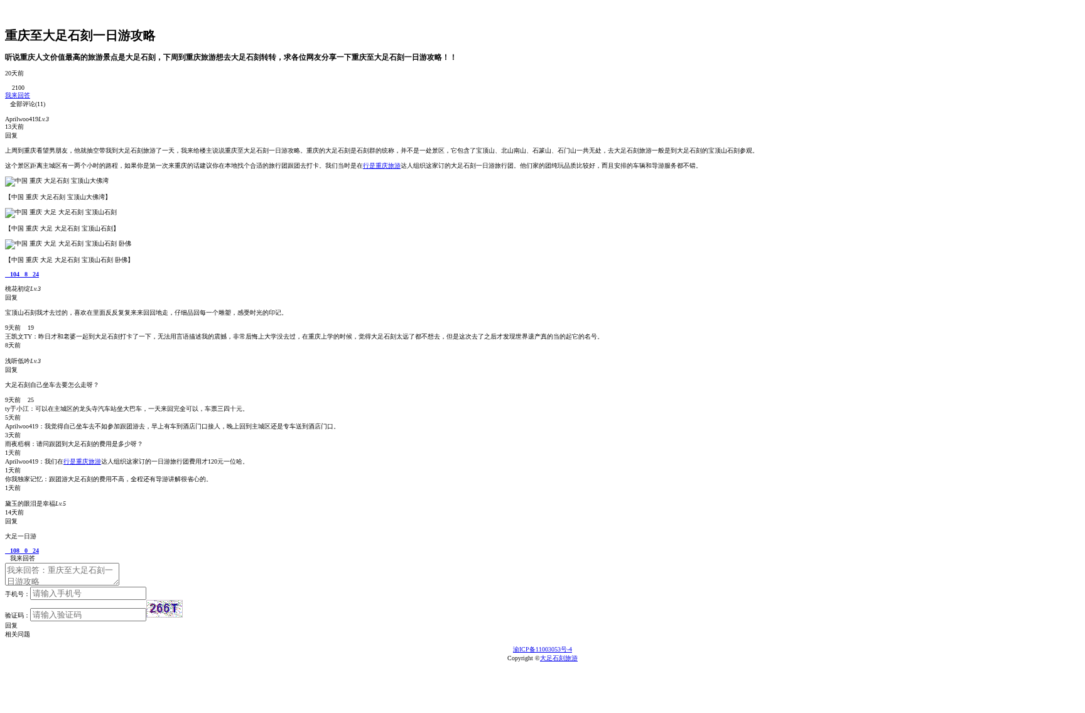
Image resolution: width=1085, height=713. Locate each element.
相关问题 (20, 634)
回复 (11, 625)
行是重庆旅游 (382, 165)
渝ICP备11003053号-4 (542, 649)
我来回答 (17, 95)
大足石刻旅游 (559, 658)
